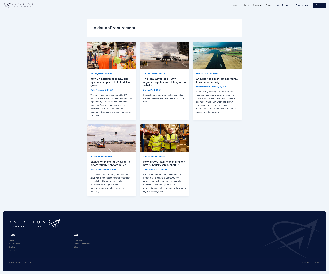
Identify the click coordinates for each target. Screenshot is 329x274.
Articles (93, 74)
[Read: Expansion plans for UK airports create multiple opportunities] (111, 138)
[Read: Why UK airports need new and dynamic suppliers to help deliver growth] (111, 55)
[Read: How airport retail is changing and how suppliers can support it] (164, 138)
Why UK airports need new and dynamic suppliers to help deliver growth (110, 82)
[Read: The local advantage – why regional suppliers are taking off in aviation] (164, 55)
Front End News (105, 74)
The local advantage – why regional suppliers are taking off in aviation (164, 82)
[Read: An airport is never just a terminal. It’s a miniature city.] (217, 55)
